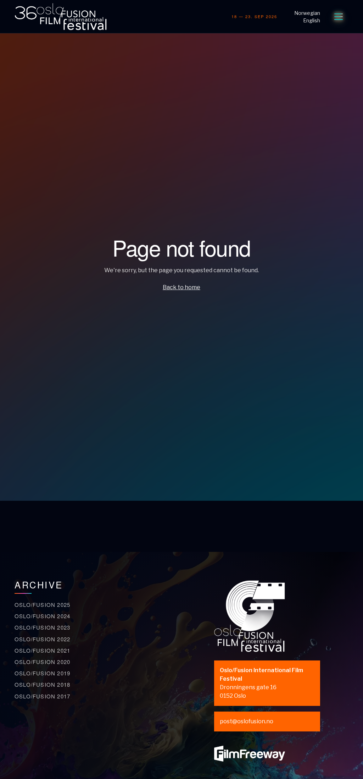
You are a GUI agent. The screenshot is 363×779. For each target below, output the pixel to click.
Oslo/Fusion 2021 (42, 650)
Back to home (181, 287)
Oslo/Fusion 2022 (42, 639)
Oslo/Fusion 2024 (42, 616)
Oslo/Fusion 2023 (42, 627)
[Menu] (338, 16)
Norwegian (307, 13)
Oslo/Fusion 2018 (42, 684)
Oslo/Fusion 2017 (42, 696)
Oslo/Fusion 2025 (42, 604)
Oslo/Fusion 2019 (42, 673)
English (311, 20)
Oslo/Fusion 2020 (42, 661)
